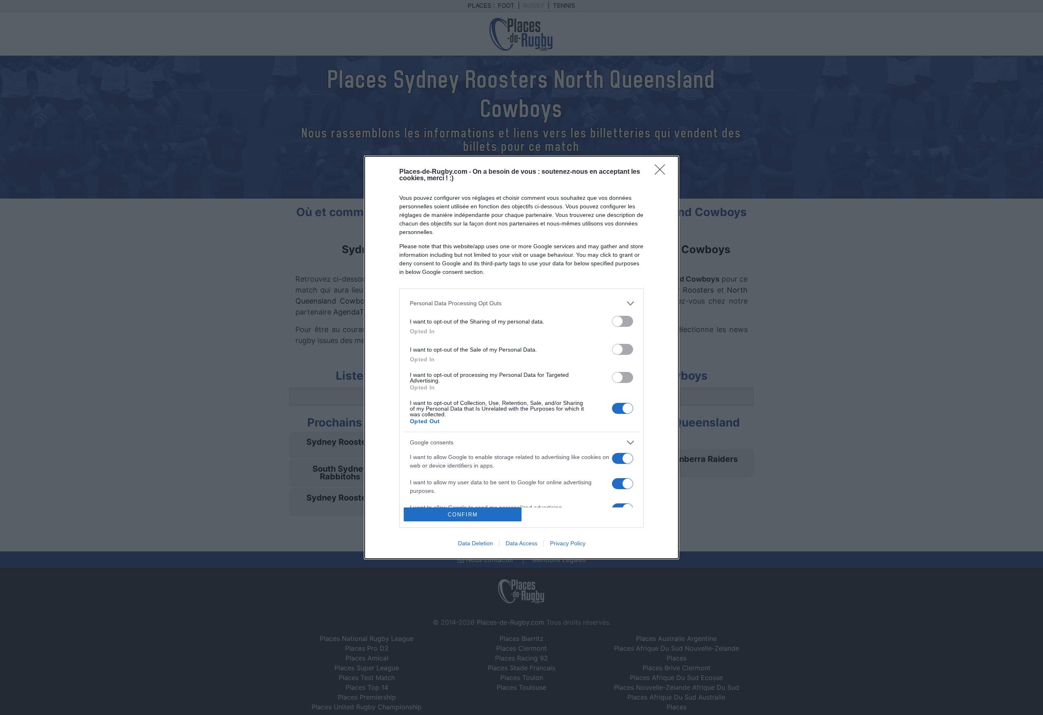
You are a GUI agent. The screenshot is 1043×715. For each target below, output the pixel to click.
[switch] (622, 321)
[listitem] (521, 303)
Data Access (521, 543)
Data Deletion (475, 543)
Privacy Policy (567, 543)
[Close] (662, 172)
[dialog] (521, 357)
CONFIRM (463, 515)
